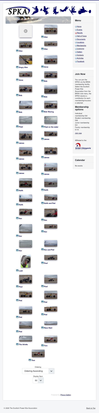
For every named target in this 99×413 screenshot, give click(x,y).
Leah (21, 271)
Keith (21, 190)
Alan (46, 37)
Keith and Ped (49, 203)
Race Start (48, 328)
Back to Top (90, 408)
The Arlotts (23, 344)
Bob (45, 81)
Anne (46, 67)
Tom (46, 345)
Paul (46, 263)
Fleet (21, 127)
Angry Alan (23, 67)
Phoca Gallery (65, 395)
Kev (20, 218)
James (21, 143)
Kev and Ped (49, 250)
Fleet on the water (51, 127)
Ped (20, 300)
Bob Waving (49, 112)
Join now (78, 133)
